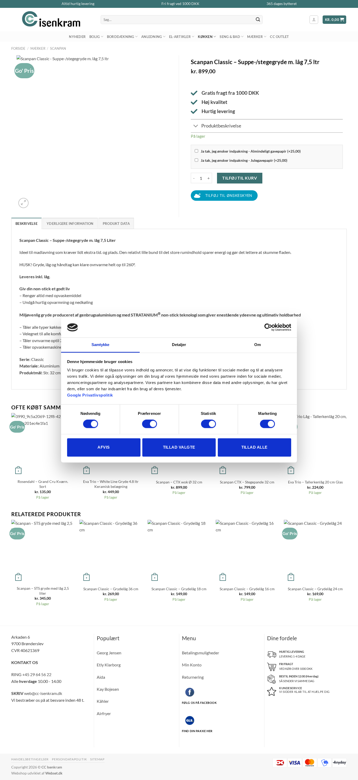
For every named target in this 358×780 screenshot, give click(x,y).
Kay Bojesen (108, 689)
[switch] (149, 424)
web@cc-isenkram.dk (43, 693)
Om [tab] (257, 344)
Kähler (103, 701)
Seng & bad (230, 37)
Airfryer (104, 713)
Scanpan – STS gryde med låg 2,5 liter (43, 590)
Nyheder (77, 37)
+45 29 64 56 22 (36, 674)
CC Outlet (279, 37)
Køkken (205, 37)
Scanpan (58, 48)
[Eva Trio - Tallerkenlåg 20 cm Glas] (315, 444)
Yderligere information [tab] (70, 223)
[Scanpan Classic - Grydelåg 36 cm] (110, 551)
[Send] (257, 19)
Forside (18, 48)
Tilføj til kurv (239, 177)
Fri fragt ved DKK (180, 4)
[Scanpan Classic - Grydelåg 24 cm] (315, 551)
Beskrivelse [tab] (26, 223)
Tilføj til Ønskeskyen (228, 195)
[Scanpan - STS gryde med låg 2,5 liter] (42, 551)
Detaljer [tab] (179, 344)
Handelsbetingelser (30, 759)
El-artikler (180, 37)
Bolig (94, 37)
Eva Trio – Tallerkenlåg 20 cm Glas (315, 482)
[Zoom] (23, 203)
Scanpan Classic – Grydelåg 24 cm (315, 589)
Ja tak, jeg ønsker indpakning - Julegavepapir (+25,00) (244, 160)
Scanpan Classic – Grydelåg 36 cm (110, 589)
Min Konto (192, 664)
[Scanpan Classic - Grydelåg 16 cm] (247, 551)
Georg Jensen (109, 652)
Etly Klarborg (109, 664)
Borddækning (120, 37)
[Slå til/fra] (196, 126)
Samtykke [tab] (100, 344)
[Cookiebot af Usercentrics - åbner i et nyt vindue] (268, 327)
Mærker (255, 37)
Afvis (103, 447)
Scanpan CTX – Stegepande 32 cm (247, 482)
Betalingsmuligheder (200, 652)
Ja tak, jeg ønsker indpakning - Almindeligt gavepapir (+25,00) (251, 151)
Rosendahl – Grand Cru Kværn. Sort (43, 484)
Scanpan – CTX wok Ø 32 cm (179, 482)
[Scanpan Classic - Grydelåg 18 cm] (179, 551)
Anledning (151, 37)
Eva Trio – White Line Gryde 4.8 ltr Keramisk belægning (111, 484)
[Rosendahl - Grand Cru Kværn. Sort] (42, 444)
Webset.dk (53, 773)
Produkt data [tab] (116, 223)
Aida (101, 677)
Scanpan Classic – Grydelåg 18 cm (179, 589)
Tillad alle (254, 447)
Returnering (193, 677)
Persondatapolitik (69, 759)
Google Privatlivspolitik (90, 395)
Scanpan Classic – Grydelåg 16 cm (247, 589)
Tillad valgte (179, 447)
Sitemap (97, 759)
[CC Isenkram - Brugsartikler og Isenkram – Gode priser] (52, 19)
